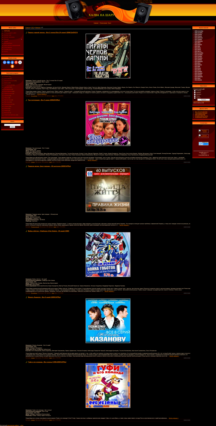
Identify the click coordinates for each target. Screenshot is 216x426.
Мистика (6, 102)
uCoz (21, 425)
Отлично (198, 90)
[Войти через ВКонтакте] (8, 62)
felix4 (53, 96)
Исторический (8, 85)
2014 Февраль (199, 76)
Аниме (6, 110)
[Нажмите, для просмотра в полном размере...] (108, 34)
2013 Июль (198, 69)
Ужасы (6, 97)
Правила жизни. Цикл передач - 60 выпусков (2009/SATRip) (49, 166)
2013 (32, 27)
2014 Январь (198, 74)
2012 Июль (198, 49)
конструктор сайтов (13, 425)
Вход (109, 23)
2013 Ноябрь (198, 71)
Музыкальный (8, 104)
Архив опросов (205, 101)
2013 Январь (198, 59)
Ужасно (198, 98)
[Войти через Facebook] (12, 62)
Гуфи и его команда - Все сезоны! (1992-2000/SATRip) (47, 362)
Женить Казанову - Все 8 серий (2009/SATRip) (44, 297)
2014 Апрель (198, 79)
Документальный (9, 80)
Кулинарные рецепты (201, 117)
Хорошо (198, 92)
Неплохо (198, 94)
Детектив (6, 78)
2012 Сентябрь (199, 52)
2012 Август (198, 51)
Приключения (8, 93)
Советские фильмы (10, 114)
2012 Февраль (199, 41)
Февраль (37, 27)
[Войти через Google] (20, 62)
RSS (151, 2)
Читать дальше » (42, 94)
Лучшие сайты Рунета (201, 115)
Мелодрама (7, 89)
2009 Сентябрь (199, 31)
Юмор (6, 108)
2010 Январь (198, 36)
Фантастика (7, 100)
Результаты (197, 101)
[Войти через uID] (4, 62)
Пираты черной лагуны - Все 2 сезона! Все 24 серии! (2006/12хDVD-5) (53, 32)
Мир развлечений (200, 114)
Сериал (6, 106)
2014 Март (198, 78)
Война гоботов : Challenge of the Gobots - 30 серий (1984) (48, 231)
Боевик (6, 76)
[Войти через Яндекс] (16, 62)
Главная (96, 23)
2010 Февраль (199, 37)
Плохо (198, 96)
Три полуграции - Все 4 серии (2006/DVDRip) (44, 100)
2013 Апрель (198, 64)
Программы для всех (201, 113)
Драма (6, 82)
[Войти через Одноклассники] (12, 66)
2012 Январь (198, 39)
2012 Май (197, 46)
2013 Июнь (198, 68)
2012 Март (198, 42)
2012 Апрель (198, 44)
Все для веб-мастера (201, 111)
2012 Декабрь (198, 58)
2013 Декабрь (198, 73)
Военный (6, 112)
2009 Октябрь (198, 32)
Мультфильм (8, 91)
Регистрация (103, 23)
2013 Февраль (199, 61)
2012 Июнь (198, 47)
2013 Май (197, 66)
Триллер (6, 95)
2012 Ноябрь (198, 56)
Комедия (6, 87)
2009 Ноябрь (198, 34)
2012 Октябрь (198, 54)
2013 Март (198, 63)
